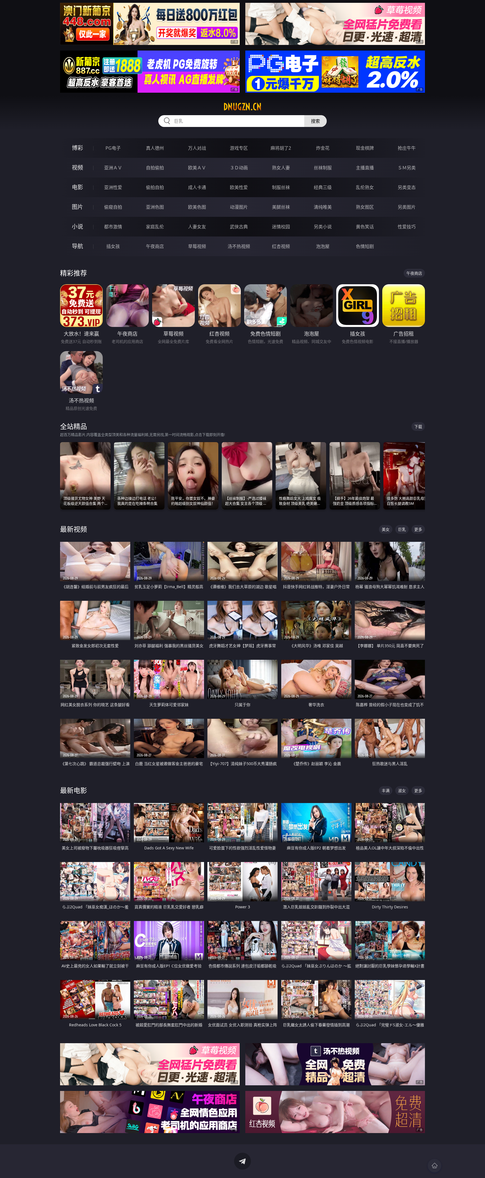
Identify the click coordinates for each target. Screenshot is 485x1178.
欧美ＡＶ (197, 168)
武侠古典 (239, 227)
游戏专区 (239, 148)
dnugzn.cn (242, 106)
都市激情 (113, 227)
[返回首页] (434, 1165)
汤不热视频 (239, 246)
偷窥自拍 (113, 207)
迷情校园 (281, 227)
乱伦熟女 (365, 187)
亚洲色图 (155, 207)
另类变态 (407, 187)
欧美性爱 (239, 187)
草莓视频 (197, 246)
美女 (386, 529)
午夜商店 (155, 246)
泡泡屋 (323, 246)
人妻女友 (197, 227)
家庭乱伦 (155, 227)
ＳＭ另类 (407, 168)
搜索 (315, 121)
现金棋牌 (365, 148)
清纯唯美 (323, 207)
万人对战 (197, 148)
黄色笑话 (365, 227)
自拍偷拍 (155, 168)
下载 (418, 426)
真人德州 (155, 148)
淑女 (402, 790)
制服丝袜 (281, 187)
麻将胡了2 (281, 148)
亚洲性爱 (113, 187)
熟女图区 (365, 207)
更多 (418, 529)
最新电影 (73, 790)
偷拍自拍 (155, 187)
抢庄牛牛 (407, 148)
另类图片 (407, 207)
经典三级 (323, 187)
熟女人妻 (281, 168)
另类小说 (323, 227)
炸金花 (323, 148)
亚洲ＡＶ (113, 168)
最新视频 (73, 529)
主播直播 (365, 168)
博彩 (77, 148)
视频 (77, 167)
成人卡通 (197, 187)
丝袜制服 (323, 168)
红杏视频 (281, 246)
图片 (77, 207)
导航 (77, 246)
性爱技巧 (407, 227)
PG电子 (113, 148)
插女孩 (113, 246)
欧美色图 (197, 207)
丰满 (386, 790)
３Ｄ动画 (239, 168)
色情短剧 (365, 246)
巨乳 (402, 529)
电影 (77, 187)
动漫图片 (239, 207)
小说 (77, 226)
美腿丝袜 (281, 207)
